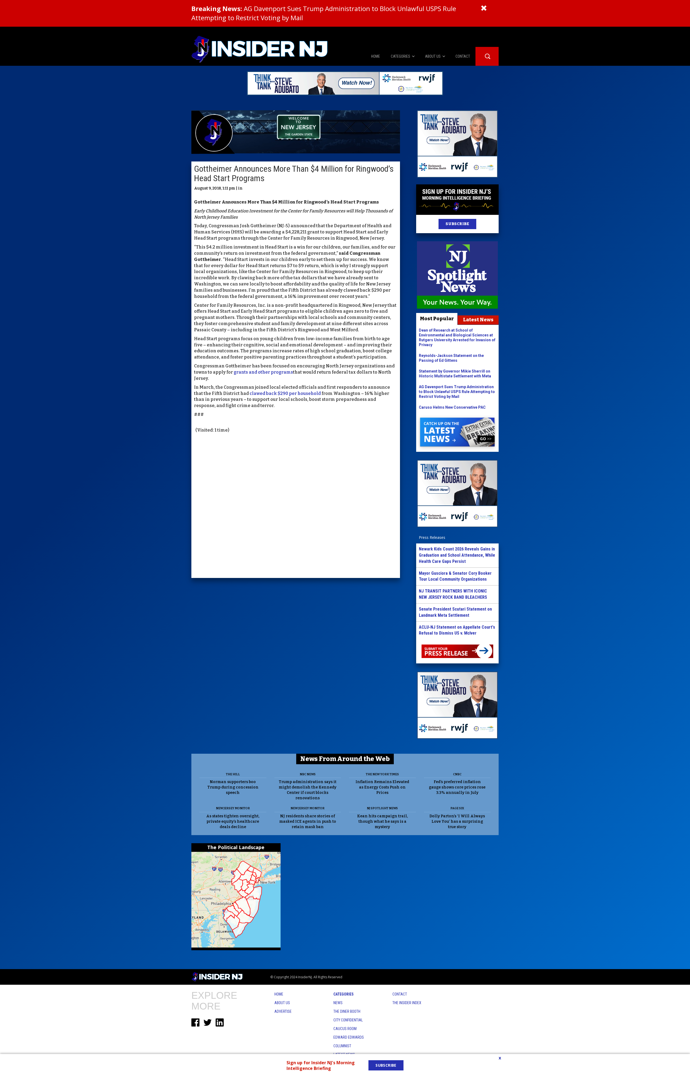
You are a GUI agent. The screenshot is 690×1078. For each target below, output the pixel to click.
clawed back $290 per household (285, 393)
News (338, 1003)
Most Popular (437, 319)
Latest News (478, 320)
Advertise (283, 1011)
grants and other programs (263, 372)
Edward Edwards (348, 1037)
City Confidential (348, 1020)
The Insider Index (406, 1003)
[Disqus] (295, 506)
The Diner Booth (346, 1011)
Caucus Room (345, 1029)
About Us (282, 1003)
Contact (399, 994)
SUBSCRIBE (457, 224)
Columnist (342, 1046)
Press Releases (432, 537)
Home (278, 994)
